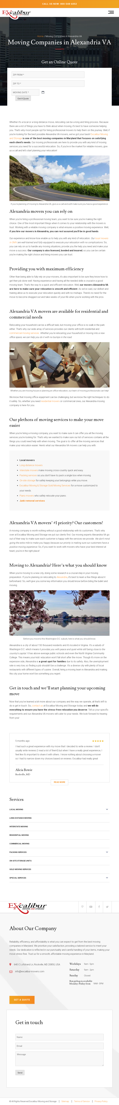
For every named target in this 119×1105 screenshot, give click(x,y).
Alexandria (62, 577)
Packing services (28, 475)
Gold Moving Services (20, 869)
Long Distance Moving (20, 818)
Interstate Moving (18, 826)
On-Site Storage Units (20, 861)
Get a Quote (22, 999)
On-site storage (27, 480)
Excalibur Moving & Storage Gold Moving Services (45, 485)
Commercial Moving (19, 844)
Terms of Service (82, 1101)
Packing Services (18, 852)
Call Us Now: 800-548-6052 (59, 4)
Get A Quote (23, 98)
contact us (37, 705)
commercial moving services (24, 333)
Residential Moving (19, 835)
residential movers (50, 401)
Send (20, 1073)
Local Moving (16, 809)
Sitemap (65, 1101)
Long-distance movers (31, 465)
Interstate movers (29, 470)
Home (40, 36)
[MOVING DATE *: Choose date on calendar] (43, 92)
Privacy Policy (101, 1101)
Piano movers (27, 495)
